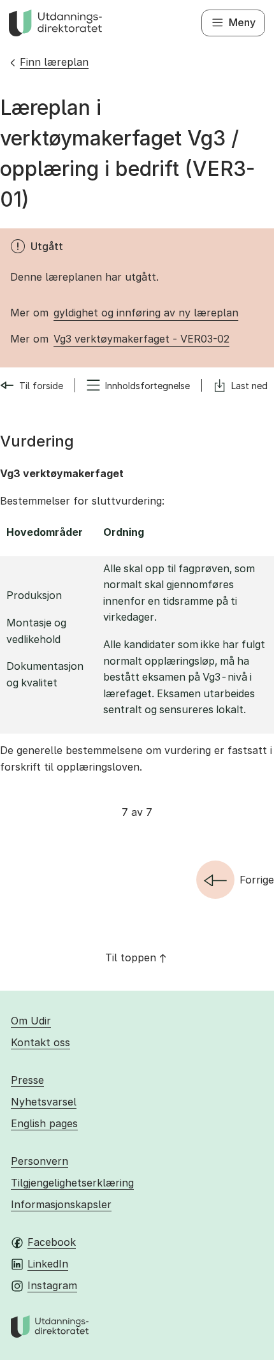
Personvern (39, 1161)
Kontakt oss (40, 1042)
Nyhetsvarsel (43, 1101)
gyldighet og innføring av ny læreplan (146, 312)
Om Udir (31, 1020)
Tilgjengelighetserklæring (72, 1182)
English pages (44, 1123)
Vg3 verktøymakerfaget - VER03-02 (141, 338)
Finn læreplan (54, 61)
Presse (27, 1080)
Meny (242, 22)
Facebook (51, 1242)
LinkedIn (47, 1263)
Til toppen (130, 957)
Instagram (52, 1285)
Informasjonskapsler (61, 1204)
